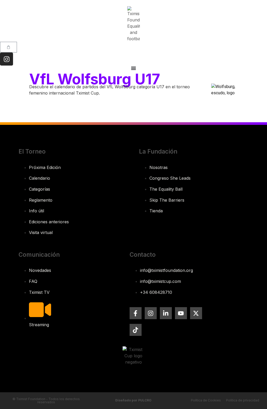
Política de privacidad (242, 400)
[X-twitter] (196, 313)
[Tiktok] (136, 330)
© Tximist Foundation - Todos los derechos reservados (46, 400)
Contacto (143, 254)
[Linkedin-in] (166, 313)
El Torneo (32, 151)
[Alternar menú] (133, 68)
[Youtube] (181, 313)
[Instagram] (6, 59)
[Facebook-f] (136, 313)
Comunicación (39, 254)
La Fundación (158, 151)
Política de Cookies (206, 400)
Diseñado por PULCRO (133, 400)
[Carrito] (8, 47)
